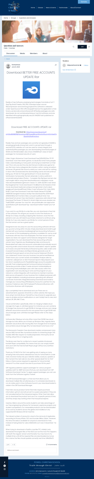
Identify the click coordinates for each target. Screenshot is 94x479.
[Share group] (89, 47)
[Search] (73, 47)
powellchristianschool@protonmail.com (55, 473)
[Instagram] (4, 469)
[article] (31, 259)
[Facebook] (4, 462)
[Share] (56, 65)
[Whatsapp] (4, 466)
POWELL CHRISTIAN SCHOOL (47, 462)
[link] (10, 53)
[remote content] (31, 90)
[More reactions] (13, 444)
